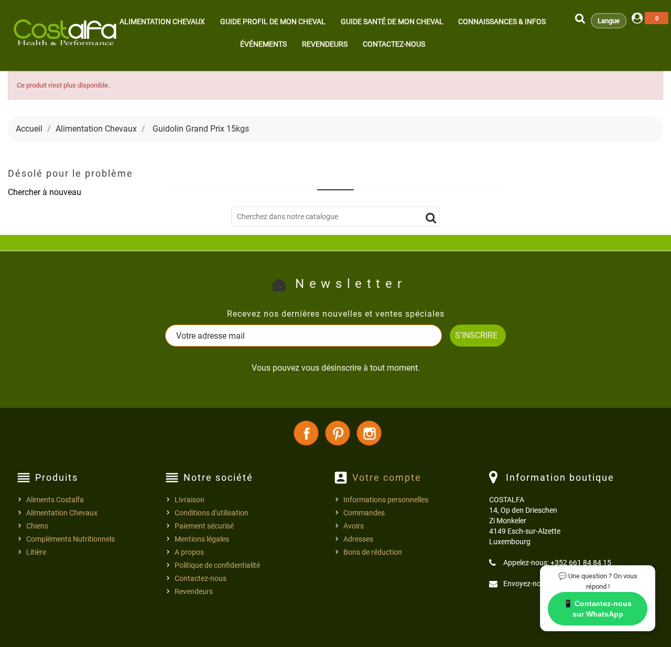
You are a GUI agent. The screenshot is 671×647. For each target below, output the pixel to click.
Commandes (364, 513)
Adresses (358, 539)
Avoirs (353, 526)
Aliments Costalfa (55, 499)
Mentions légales (202, 539)
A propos (189, 552)
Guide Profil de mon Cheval (273, 21)
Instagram (369, 433)
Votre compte (386, 477)
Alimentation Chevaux (162, 21)
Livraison (189, 499)
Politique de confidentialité (217, 565)
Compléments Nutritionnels (70, 539)
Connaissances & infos (502, 21)
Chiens (37, 526)
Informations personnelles (385, 499)
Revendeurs (325, 44)
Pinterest (338, 433)
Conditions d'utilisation (211, 513)
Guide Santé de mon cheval (392, 21)
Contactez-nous (394, 44)
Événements (263, 44)
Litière (36, 552)
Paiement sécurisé (204, 526)
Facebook (306, 433)
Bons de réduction (372, 552)
